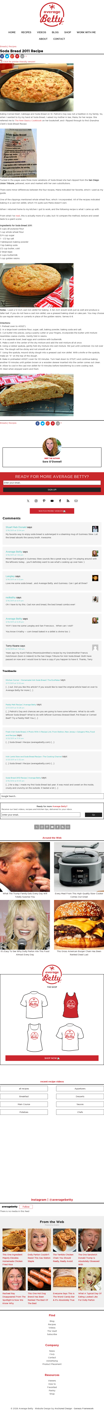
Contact (52, 1357)
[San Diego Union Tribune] (18, 177)
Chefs (80, 1112)
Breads (3, 46)
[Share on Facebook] (2, 57)
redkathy (11, 597)
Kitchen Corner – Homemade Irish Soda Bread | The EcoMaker (33, 680)
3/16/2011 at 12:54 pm (15, 530)
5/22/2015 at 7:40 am (15, 649)
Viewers (52, 1381)
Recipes (12, 46)
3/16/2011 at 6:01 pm (15, 601)
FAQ (52, 1354)
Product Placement (52, 1364)
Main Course (24, 1104)
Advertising (52, 1361)
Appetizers (80, 1088)
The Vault (52, 1331)
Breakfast (24, 1096)
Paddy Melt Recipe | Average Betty (21, 705)
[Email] (22, 57)
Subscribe (52, 1334)
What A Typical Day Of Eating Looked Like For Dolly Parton (89, 1296)
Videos (52, 1328)
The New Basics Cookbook (28, 120)
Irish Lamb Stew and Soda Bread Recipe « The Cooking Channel (34, 757)
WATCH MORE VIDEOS (51, 511)
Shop (52, 1394)
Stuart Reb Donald (16, 527)
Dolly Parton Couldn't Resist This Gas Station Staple (39, 1257)
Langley (10, 576)
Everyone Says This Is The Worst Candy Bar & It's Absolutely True (64, 1296)
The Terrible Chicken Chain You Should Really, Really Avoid (63, 1257)
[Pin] (17, 57)
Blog (52, 1321)
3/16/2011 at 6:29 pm (15, 622)
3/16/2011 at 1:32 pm (14, 555)
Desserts (80, 1096)
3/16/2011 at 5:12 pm (14, 579)
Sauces (80, 1104)
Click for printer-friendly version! (19, 62)
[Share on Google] (12, 57)
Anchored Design (63, 1408)
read (18, 216)
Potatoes (24, 1112)
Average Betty (52, 14)
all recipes (24, 1088)
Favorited (52, 1387)
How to (52, 1384)
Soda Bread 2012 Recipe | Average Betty (23, 778)
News (52, 1351)
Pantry (52, 1390)
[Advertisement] (19, 1155)
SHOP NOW (51, 1058)
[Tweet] (7, 57)
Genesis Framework (83, 1408)
